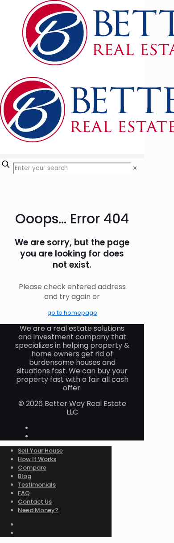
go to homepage (72, 312)
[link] (135, 168)
